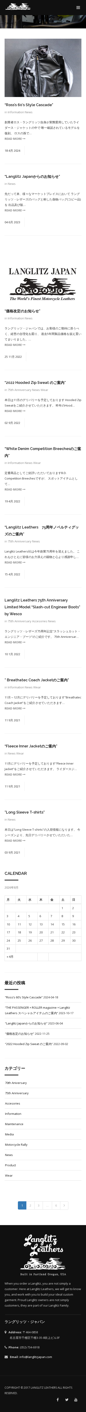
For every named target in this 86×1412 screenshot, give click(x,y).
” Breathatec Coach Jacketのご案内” (37, 680)
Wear (44, 390)
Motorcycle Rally (16, 1145)
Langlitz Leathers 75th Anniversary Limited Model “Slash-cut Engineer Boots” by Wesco (42, 607)
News (29, 112)
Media (9, 1134)
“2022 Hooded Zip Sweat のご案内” (35, 382)
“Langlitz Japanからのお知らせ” (32, 176)
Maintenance (14, 1124)
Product (10, 1165)
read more (13, 139)
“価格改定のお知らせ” (22, 311)
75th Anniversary (20, 390)
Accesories (40, 621)
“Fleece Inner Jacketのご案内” (31, 746)
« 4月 (10, 956)
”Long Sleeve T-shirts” (25, 812)
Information (16, 112)
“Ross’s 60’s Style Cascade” (29, 105)
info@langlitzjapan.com (35, 1357)
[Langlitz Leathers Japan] (18, 6)
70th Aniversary (16, 1083)
